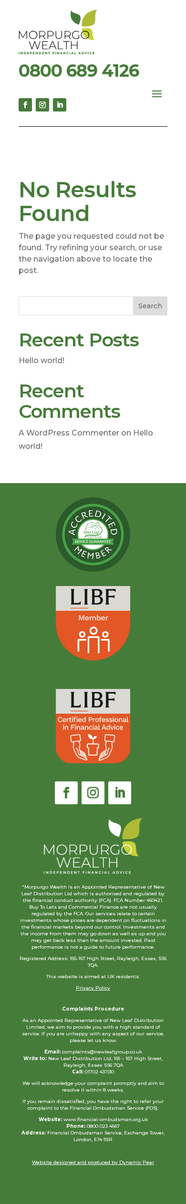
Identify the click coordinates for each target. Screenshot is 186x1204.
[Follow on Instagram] (42, 104)
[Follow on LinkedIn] (59, 104)
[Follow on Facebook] (25, 104)
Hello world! (41, 360)
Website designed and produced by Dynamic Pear (93, 1162)
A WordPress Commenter (69, 432)
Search (150, 306)
